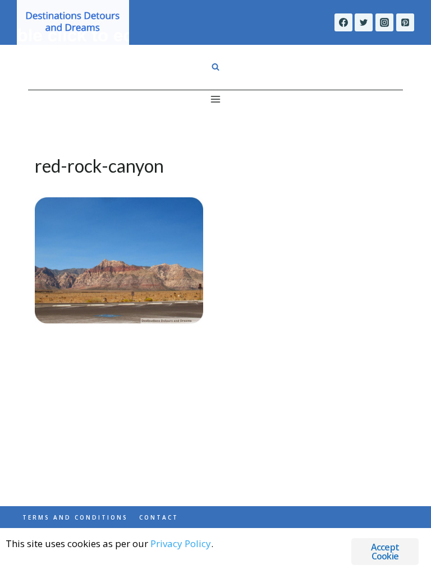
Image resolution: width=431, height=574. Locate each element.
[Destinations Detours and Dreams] (73, 22)
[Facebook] (343, 22)
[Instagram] (384, 22)
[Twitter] (364, 22)
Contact (158, 517)
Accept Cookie (385, 551)
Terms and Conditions (75, 517)
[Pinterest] (405, 22)
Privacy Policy (180, 543)
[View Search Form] (215, 67)
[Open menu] (215, 99)
